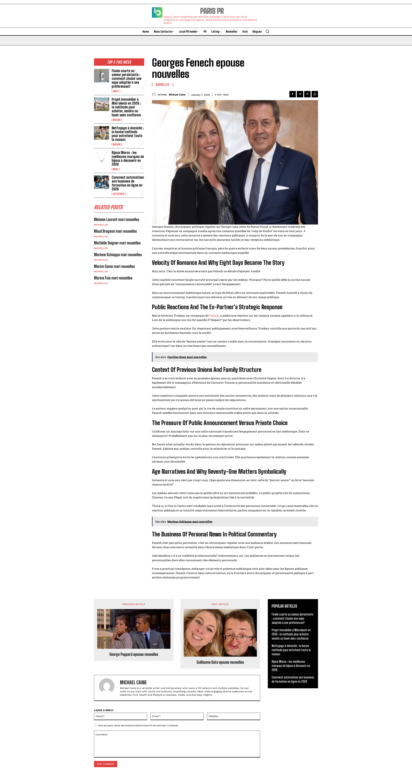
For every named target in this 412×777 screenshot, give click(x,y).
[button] (267, 31)
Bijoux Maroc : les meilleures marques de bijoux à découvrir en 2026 (128, 158)
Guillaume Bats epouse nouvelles (220, 662)
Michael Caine (177, 94)
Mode (115, 169)
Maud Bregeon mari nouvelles (115, 231)
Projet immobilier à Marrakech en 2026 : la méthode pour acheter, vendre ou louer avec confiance (126, 107)
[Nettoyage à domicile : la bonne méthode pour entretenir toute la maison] (101, 133)
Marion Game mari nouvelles (114, 266)
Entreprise (119, 194)
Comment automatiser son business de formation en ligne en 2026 (128, 183)
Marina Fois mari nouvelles (113, 278)
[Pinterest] (307, 94)
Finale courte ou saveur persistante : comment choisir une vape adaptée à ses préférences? (126, 79)
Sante (116, 91)
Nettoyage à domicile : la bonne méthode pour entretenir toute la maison (128, 134)
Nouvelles (101, 225)
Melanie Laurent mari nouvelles (116, 219)
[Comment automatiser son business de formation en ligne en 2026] (101, 182)
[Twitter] (300, 94)
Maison (117, 120)
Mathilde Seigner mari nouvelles (117, 243)
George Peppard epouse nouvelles (133, 654)
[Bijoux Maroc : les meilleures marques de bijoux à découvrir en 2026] (101, 157)
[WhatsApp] (315, 94)
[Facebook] (292, 94)
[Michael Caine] (155, 95)
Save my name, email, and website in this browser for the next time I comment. (138, 725)
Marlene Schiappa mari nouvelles (118, 254)
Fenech (214, 315)
